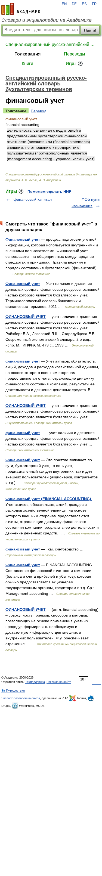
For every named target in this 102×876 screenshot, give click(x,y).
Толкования (28, 54)
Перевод (38, 111)
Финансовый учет (22, 239)
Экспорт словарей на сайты (20, 698)
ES (84, 4)
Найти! (90, 30)
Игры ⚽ (74, 63)
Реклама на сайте (59, 681)
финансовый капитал (33, 199)
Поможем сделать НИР (49, 191)
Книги (27, 63)
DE (74, 4)
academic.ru (21, 9)
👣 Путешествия (13, 690)
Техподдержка (35, 681)
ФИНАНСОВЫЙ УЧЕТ (25, 316)
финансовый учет (22, 361)
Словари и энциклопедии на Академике (46, 20)
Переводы (74, 54)
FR (94, 4)
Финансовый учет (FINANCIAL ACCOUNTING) (48, 499)
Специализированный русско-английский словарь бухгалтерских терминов (51, 44)
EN (64, 4)
